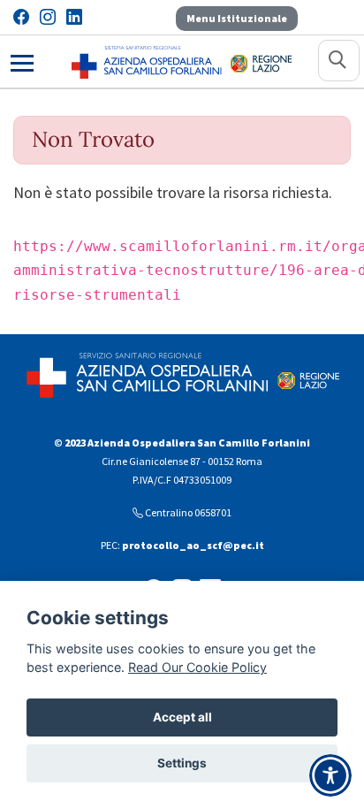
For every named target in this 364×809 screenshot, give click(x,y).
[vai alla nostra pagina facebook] (21, 17)
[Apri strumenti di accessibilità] (330, 775)
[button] (339, 60)
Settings (182, 763)
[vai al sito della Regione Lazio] (261, 61)
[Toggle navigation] (22, 61)
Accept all (182, 717)
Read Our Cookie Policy (197, 667)
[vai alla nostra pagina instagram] (48, 17)
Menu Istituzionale (236, 18)
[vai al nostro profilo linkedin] (74, 17)
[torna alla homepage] (147, 61)
